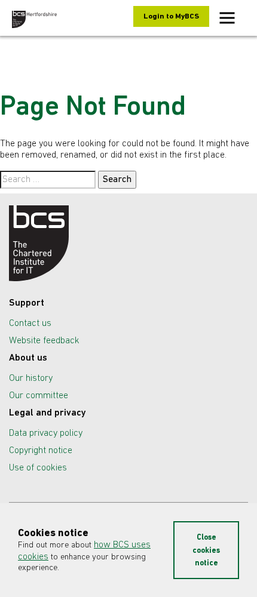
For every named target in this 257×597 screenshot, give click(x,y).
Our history (31, 378)
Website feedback (44, 341)
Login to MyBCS (171, 16)
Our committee (38, 396)
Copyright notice (40, 451)
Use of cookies (38, 468)
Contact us (30, 323)
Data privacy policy (45, 433)
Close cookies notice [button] (206, 550)
